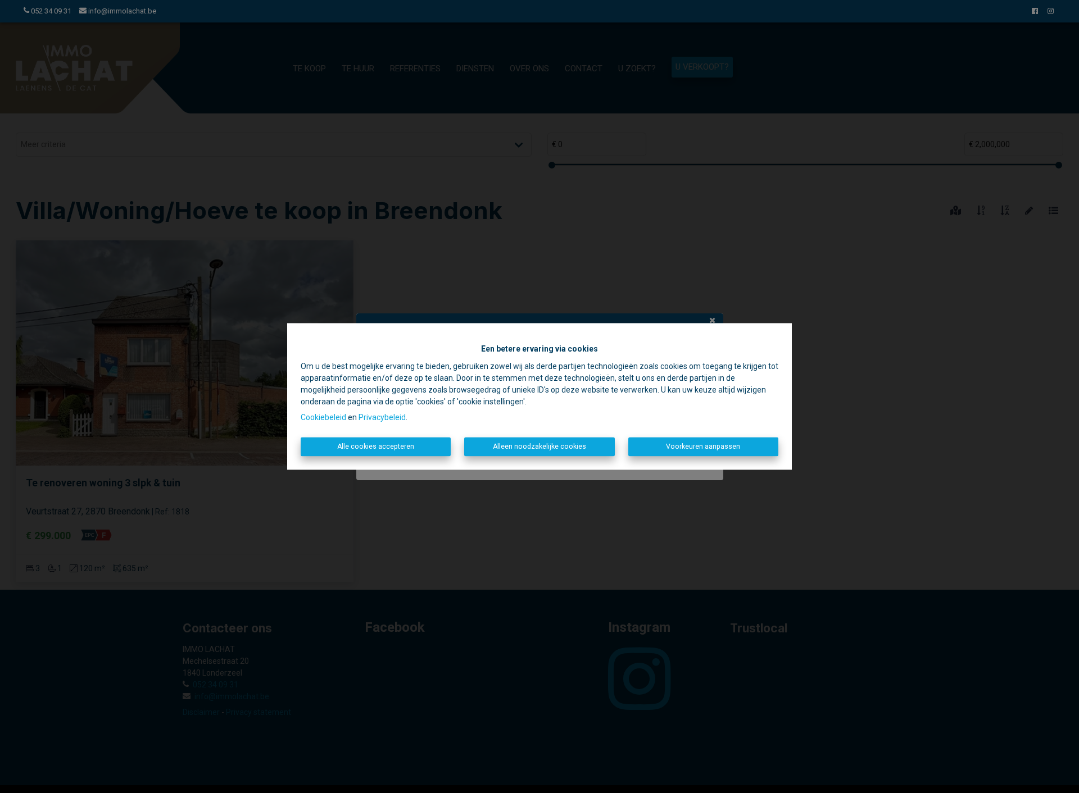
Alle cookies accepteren (375, 446)
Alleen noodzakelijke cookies (539, 446)
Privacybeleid (382, 417)
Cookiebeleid (323, 417)
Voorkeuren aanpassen (703, 446)
